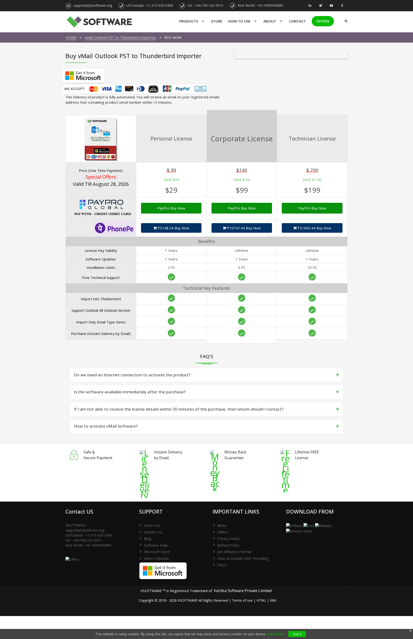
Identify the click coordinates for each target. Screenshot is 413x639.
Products (188, 21)
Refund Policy (228, 545)
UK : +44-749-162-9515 (205, 5)
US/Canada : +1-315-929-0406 (149, 5)
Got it (297, 634)
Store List (152, 525)
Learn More (275, 634)
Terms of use (242, 600)
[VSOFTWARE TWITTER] (320, 5)
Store (216, 21)
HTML (261, 600)
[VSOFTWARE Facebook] (342, 5)
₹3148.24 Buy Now (173, 228)
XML (273, 600)
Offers (322, 21)
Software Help (156, 545)
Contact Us (153, 532)
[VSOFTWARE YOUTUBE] (331, 5)
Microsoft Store (157, 551)
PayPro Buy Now (171, 208)
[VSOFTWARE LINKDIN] (309, 5)
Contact (297, 21)
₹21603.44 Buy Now (314, 228)
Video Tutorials (156, 558)
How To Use (239, 21)
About (269, 21)
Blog (147, 538)
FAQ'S (222, 564)
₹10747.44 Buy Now (243, 228)
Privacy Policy (228, 538)
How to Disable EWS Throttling (242, 558)
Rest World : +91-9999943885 (260, 5)
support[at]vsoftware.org (92, 5)
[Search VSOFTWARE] (345, 19)
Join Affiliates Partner (234, 551)
